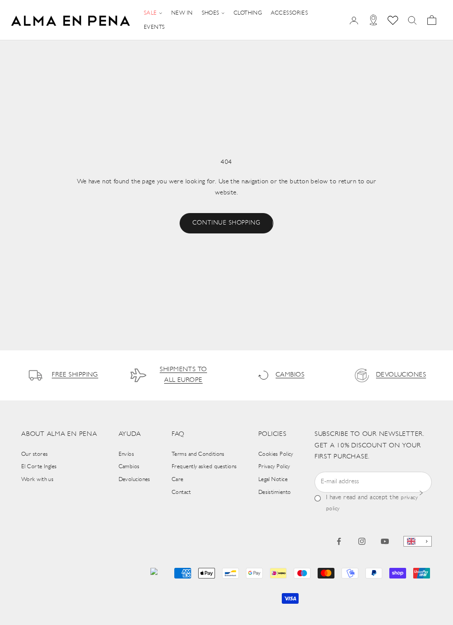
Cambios (129, 467)
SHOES (210, 13)
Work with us (37, 479)
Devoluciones (134, 479)
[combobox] (417, 541)
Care (178, 479)
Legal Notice (273, 479)
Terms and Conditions (198, 454)
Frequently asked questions (204, 467)
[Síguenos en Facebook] (338, 541)
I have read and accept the (372, 503)
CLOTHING (248, 13)
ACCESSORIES (289, 13)
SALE (150, 13)
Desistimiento (274, 492)
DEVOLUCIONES (401, 375)
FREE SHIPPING (75, 375)
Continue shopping (226, 223)
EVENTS (154, 27)
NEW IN (182, 13)
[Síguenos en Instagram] (361, 541)
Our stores (34, 454)
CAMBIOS (290, 375)
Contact (181, 492)
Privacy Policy (274, 467)
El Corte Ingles (39, 467)
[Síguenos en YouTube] (384, 541)
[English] (417, 541)
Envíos (126, 454)
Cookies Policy (275, 454)
